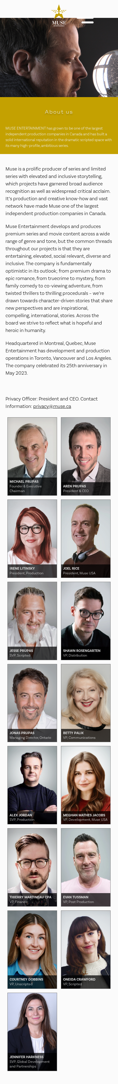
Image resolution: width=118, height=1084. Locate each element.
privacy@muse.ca (52, 406)
